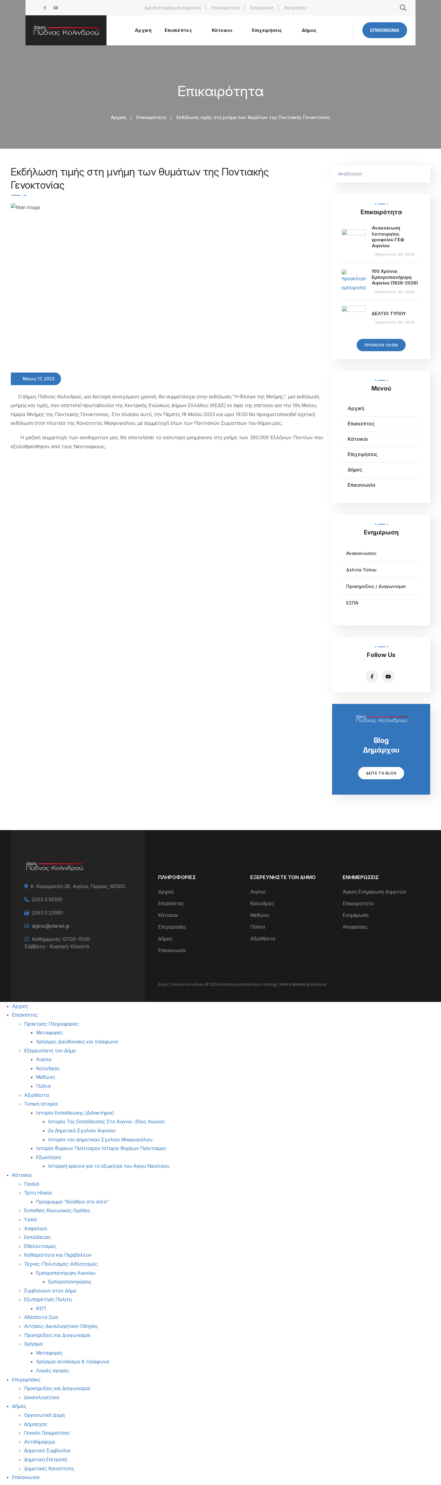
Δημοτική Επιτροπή (45, 1459)
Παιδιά (31, 1184)
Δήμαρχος (35, 1424)
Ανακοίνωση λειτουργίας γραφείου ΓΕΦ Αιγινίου (388, 236)
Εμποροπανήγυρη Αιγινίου (65, 1273)
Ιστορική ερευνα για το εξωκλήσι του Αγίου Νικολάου (109, 1166)
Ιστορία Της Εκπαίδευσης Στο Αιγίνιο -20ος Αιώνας (106, 1121)
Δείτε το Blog (381, 773)
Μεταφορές (49, 1033)
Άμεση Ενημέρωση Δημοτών (173, 7)
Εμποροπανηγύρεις (70, 1282)
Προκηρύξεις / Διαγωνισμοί (376, 586)
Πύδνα (257, 927)
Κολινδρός (262, 903)
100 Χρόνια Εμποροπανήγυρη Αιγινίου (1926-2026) (395, 277)
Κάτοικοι (358, 439)
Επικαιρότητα (226, 7)
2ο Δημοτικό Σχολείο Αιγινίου (82, 1130)
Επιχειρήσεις (363, 454)
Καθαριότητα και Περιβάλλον (58, 1255)
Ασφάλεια (35, 1228)
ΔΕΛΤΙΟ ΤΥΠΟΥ (389, 313)
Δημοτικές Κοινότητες (49, 1468)
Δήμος (355, 470)
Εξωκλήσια (48, 1157)
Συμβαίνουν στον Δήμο (50, 1291)
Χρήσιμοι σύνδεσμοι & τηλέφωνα (73, 1362)
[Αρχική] (66, 30)
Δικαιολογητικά (41, 1397)
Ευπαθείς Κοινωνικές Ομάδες (57, 1210)
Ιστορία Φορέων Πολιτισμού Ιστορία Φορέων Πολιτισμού (101, 1148)
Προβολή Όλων (381, 345)
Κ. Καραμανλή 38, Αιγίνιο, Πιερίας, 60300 (78, 886)
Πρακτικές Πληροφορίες (51, 1024)
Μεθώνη (259, 915)
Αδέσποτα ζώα (41, 1317)
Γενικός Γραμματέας (47, 1433)
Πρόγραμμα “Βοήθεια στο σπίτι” (72, 1202)
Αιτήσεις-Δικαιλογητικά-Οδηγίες (61, 1326)
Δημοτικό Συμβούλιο (47, 1450)
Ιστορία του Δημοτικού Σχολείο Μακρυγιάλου (100, 1140)
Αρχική (118, 117)
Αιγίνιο (258, 892)
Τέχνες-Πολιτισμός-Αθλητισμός (61, 1264)
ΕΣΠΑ (352, 603)
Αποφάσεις (295, 7)
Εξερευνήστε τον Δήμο (50, 1051)
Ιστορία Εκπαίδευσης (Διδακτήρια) (75, 1113)
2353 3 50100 (47, 899)
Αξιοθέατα (262, 939)
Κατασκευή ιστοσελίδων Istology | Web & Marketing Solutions (273, 984)
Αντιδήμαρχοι (39, 1442)
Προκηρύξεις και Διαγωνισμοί (57, 1335)
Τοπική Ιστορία (41, 1104)
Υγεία (30, 1219)
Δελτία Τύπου (361, 570)
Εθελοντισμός (40, 1246)
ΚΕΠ (41, 1308)
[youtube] (55, 8)
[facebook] (45, 8)
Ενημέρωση (262, 7)
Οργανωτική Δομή (44, 1415)
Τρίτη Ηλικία (38, 1193)
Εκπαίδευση (37, 1237)
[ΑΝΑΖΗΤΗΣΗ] (422, 174)
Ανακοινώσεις (361, 553)
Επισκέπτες (361, 424)
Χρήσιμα (33, 1344)
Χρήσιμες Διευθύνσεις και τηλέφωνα (77, 1042)
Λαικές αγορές (52, 1371)
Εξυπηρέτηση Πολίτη (48, 1299)
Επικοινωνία (384, 30)
